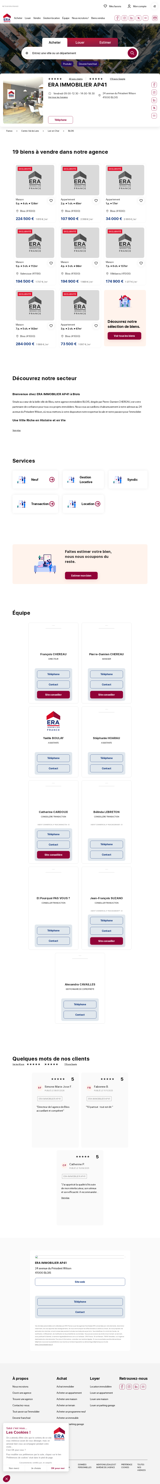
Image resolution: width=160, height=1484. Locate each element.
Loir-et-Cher (53, 130)
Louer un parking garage (102, 1405)
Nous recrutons (20, 1386)
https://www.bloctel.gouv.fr (44, 1344)
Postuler (67, 63)
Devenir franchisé (88, 63)
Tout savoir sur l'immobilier (26, 1411)
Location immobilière (101, 1386)
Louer (28, 18)
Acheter (18, 18)
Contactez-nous (20, 1405)
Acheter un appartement (69, 1392)
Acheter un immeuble (67, 1417)
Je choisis (36, 1468)
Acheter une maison (67, 1399)
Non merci (14, 1468)
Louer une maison (99, 1399)
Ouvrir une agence (21, 1392)
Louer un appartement (101, 1392)
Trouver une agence (22, 1399)
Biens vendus (98, 18)
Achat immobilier (65, 1386)
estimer (105, 42)
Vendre (37, 18)
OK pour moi (58, 1468)
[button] (6, 1478)
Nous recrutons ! (80, 18)
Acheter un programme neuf (71, 1411)
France (9, 130)
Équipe (65, 18)
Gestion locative (51, 18)
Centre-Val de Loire (30, 130)
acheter (55, 42)
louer (80, 42)
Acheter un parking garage (70, 1424)
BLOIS (71, 130)
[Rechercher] (132, 53)
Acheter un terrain (66, 1405)
